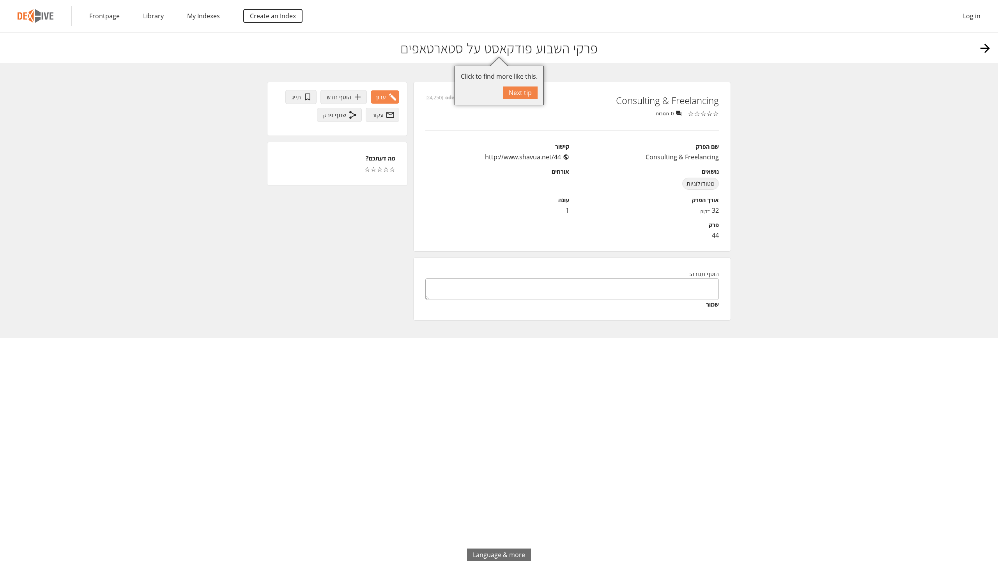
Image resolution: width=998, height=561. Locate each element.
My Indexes (203, 16)
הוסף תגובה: (704, 274)
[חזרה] (985, 48)
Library (153, 16)
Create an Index (273, 16)
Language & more (499, 554)
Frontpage (104, 16)
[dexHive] (35, 16)
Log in (971, 16)
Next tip (520, 92)
